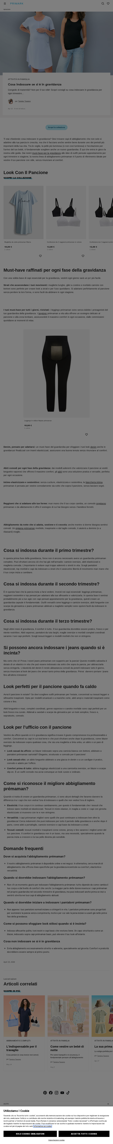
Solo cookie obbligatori (30, 1134)
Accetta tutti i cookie (84, 1134)
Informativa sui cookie (43, 1126)
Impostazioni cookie (56, 1140)
